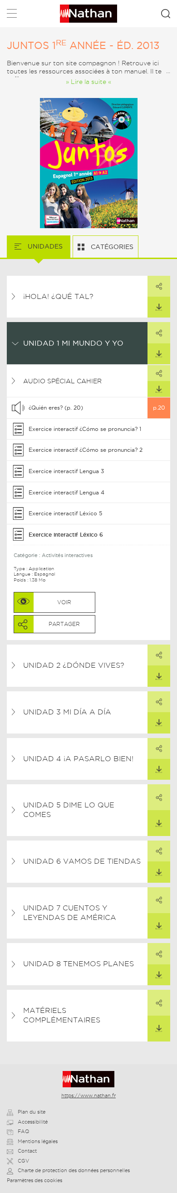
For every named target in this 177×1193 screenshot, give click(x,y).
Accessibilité (33, 1122)
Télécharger (159, 307)
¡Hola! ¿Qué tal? (58, 296)
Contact (27, 1151)
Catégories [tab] (111, 246)
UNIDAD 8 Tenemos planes (78, 964)
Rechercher (165, 13)
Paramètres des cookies (34, 1180)
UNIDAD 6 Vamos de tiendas (82, 861)
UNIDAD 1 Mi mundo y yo (73, 343)
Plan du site (31, 1112)
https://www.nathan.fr (88, 1095)
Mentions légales (38, 1141)
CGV (23, 1161)
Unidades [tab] (44, 246)
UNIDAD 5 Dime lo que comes (68, 809)
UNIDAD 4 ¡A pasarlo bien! (78, 759)
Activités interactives (67, 555)
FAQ (23, 1131)
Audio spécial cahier (62, 381)
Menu (12, 15)
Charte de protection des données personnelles (74, 1170)
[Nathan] (89, 1079)
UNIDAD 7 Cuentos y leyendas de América (69, 912)
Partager (159, 286)
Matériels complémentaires (61, 1015)
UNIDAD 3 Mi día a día (67, 712)
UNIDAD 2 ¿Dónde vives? (73, 665)
